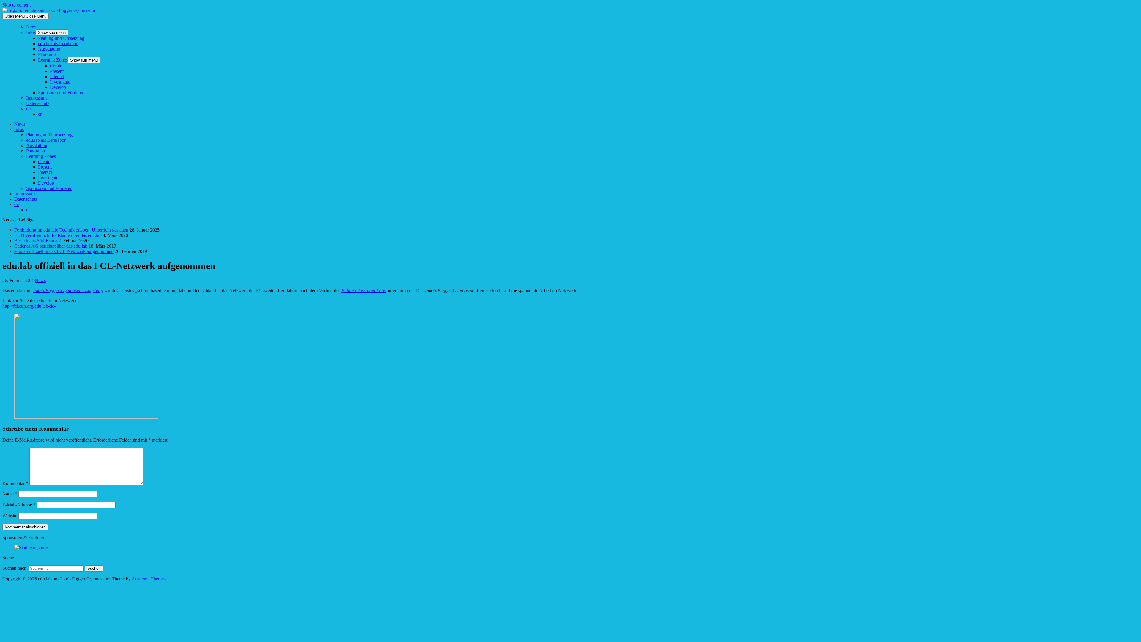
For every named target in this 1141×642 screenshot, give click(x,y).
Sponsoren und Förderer (60, 92)
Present (57, 71)
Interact (57, 76)
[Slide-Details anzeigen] (31, 547)
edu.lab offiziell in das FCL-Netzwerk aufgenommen (64, 251)
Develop (58, 87)
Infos (31, 32)
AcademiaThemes (149, 578)
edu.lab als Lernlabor (58, 43)
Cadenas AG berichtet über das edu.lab (50, 245)
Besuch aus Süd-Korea (35, 240)
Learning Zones (53, 59)
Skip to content (16, 4)
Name (9, 493)
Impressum (36, 97)
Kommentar (15, 483)
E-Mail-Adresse (19, 504)
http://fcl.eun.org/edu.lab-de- (29, 306)
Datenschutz (37, 103)
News (31, 26)
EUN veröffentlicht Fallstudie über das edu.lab (58, 235)
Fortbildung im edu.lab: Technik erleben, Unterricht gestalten (71, 229)
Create (56, 65)
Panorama (47, 54)
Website (9, 515)
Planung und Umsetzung (61, 38)
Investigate (60, 81)
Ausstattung (49, 48)
